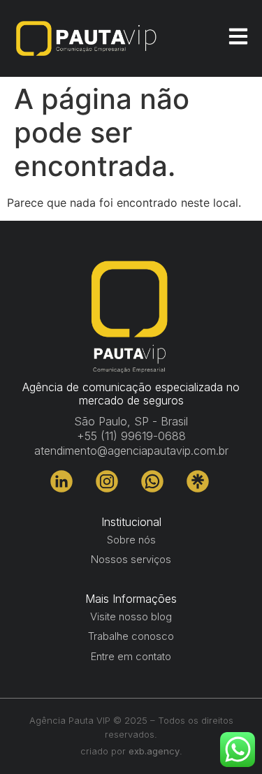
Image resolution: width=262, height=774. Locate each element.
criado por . (131, 751)
